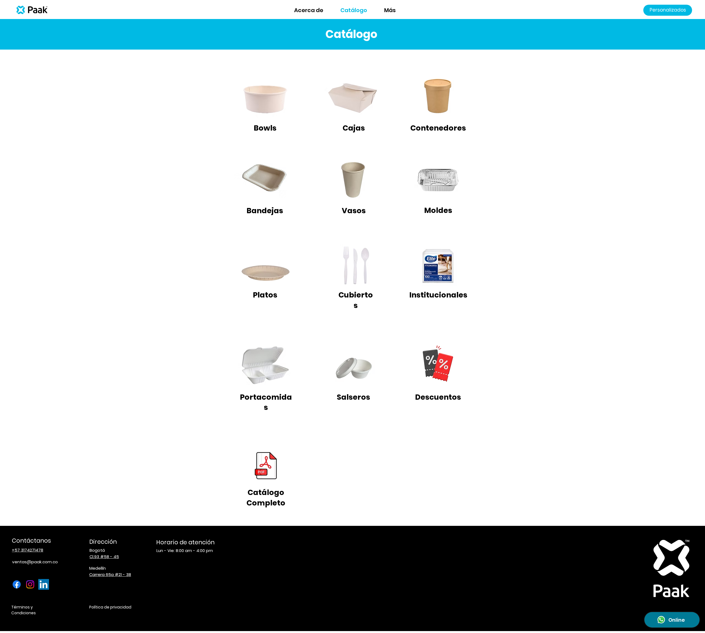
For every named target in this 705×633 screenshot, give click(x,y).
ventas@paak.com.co (35, 562)
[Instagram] (30, 584)
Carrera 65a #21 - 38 (110, 574)
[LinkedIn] (43, 584)
